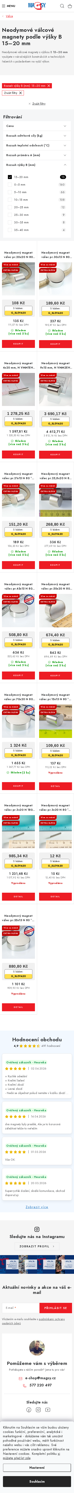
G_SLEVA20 (18, 313)
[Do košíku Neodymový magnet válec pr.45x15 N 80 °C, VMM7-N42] (18, 675)
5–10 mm (39, 192)
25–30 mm (39, 215)
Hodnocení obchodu (37, 1039)
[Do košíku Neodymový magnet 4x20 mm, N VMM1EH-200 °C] (18, 454)
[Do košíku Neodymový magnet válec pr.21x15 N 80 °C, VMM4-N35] (18, 565)
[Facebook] (28, 1409)
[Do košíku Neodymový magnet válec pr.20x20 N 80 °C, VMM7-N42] (18, 344)
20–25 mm (39, 207)
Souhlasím (37, 1481)
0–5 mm (39, 185)
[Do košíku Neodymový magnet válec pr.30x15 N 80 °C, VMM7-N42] (55, 344)
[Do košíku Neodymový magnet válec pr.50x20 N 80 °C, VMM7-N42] (55, 676)
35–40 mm (39, 230)
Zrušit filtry (38, 104)
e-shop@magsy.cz (40, 1378)
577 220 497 (40, 1385)
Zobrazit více (37, 1207)
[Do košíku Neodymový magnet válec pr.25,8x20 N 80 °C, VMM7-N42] (55, 565)
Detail (55, 786)
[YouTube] (47, 1409)
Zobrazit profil (35, 1246)
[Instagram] (38, 1409)
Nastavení (37, 1467)
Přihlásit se (55, 1308)
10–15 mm (39, 200)
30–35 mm (39, 222)
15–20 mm (39, 177)
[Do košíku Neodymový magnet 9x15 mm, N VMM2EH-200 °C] (55, 455)
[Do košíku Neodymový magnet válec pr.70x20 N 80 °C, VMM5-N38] (18, 786)
